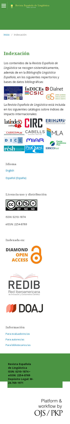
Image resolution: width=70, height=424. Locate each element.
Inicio (7, 34)
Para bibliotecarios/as (18, 345)
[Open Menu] (3, 5)
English (10, 170)
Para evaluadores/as (18, 333)
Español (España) (16, 178)
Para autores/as (15, 339)
